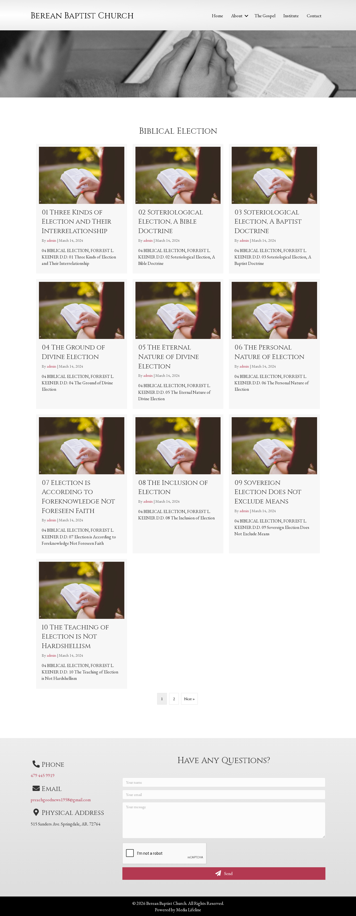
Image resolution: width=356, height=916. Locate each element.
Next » (189, 698)
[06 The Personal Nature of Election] (274, 344)
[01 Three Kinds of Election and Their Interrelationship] (81, 208)
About (237, 16)
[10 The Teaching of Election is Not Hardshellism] (81, 623)
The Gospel (264, 16)
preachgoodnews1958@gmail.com (61, 800)
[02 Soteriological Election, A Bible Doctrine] (178, 208)
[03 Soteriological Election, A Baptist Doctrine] (274, 208)
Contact (314, 16)
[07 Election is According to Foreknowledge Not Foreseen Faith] (81, 483)
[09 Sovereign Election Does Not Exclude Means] (274, 483)
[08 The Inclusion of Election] (178, 483)
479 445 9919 (43, 775)
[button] (246, 16)
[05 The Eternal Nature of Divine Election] (178, 344)
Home (217, 16)
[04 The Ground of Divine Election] (81, 344)
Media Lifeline (188, 910)
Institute (291, 16)
